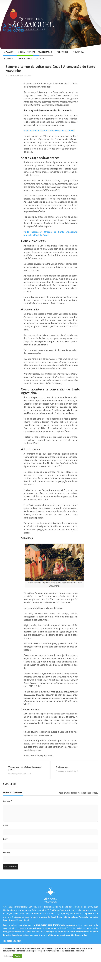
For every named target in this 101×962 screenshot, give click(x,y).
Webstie (6, 852)
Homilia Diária (25, 59)
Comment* (7, 801)
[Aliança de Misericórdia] (14, 18)
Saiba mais (8, 956)
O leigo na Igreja (62, 767)
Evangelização (44, 52)
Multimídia (78, 52)
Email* (5, 839)
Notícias (31, 52)
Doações (8, 59)
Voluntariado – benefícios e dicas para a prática (24, 768)
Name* (5, 825)
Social (21, 52)
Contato (44, 59)
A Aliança (8, 52)
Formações (62, 52)
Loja (36, 59)
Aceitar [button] (18, 956)
